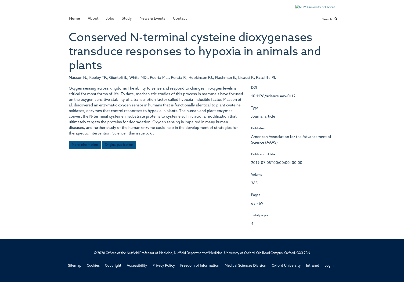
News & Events (152, 19)
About (93, 19)
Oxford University (286, 266)
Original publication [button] (119, 145)
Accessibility (137, 266)
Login (329, 266)
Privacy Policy (163, 266)
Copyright (113, 266)
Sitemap (74, 266)
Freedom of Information (199, 266)
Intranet (312, 266)
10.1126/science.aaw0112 (273, 96)
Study (127, 19)
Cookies (93, 266)
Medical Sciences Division (245, 266)
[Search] (335, 19)
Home (74, 19)
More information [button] (85, 145)
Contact (180, 19)
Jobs (110, 19)
